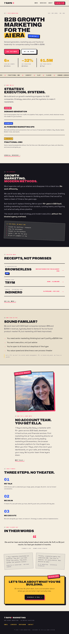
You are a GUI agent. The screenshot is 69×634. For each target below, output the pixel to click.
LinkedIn (13, 624)
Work (36, 3)
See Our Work (12, 51)
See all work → (10, 301)
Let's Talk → (59, 3)
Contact (30, 624)
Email (6, 624)
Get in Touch (29, 51)
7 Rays (8, 3)
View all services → (12, 155)
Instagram (22, 624)
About (50, 3)
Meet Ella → (19, 460)
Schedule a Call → (34, 597)
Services (43, 3)
